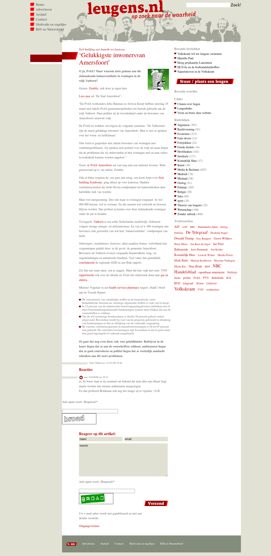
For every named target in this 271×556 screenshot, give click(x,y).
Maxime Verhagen (224, 260)
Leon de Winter (206, 255)
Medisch (182, 174)
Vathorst (99, 222)
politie (187, 278)
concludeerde (87, 262)
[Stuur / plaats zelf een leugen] (204, 85)
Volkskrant (184, 288)
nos (207, 266)
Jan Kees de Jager (200, 244)
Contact (41, 19)
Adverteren (44, 9)
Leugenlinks (184, 108)
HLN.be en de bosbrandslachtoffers (198, 67)
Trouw (200, 283)
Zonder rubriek (186, 214)
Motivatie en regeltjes (51, 24)
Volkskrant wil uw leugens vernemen (199, 54)
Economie (183, 134)
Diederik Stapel (219, 233)
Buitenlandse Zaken (208, 226)
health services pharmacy (124, 287)
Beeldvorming (185, 129)
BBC (192, 226)
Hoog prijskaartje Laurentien (194, 63)
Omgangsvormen (89, 526)
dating (224, 227)
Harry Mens (181, 244)
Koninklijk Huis (187, 161)
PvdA (197, 278)
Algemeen (183, 125)
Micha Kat (180, 266)
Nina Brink (195, 266)
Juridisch (182, 156)
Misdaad (182, 178)
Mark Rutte (181, 260)
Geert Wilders (223, 238)
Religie (181, 192)
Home (40, 4)
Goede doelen (185, 147)
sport (180, 201)
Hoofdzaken (184, 151)
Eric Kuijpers (203, 238)
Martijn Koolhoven (201, 260)
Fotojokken (184, 143)
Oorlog (181, 183)
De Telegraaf (197, 232)
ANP (184, 226)
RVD (177, 283)
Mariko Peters (225, 255)
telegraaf (188, 283)
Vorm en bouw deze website (194, 113)
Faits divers (184, 138)
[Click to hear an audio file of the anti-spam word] (115, 418)
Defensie (178, 232)
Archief (41, 14)
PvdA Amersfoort (101, 165)
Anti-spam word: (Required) (79, 402)
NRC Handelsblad (197, 269)
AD (176, 226)
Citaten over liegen (188, 104)
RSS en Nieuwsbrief (50, 29)
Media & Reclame (188, 169)
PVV (206, 278)
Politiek (182, 187)
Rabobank (218, 278)
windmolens (212, 289)
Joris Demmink (199, 249)
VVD (200, 289)
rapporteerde (86, 275)
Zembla (93, 88)
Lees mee (84, 96)
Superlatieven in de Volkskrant (195, 71)
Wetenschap (184, 209)
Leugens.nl (126, 8)
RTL (229, 278)
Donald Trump (184, 238)
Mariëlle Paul (185, 58)
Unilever (211, 283)
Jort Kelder (217, 249)
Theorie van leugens (189, 205)
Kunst (180, 165)
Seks (180, 196)
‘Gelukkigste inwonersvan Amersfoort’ (112, 58)
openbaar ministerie (212, 272)
